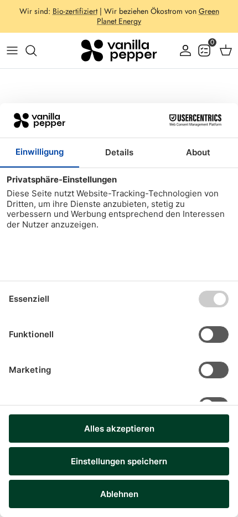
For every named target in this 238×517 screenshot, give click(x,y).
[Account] (182, 50)
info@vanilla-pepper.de (119, 25)
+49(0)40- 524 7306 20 (163, 15)
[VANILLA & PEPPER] (119, 50)
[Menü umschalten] (12, 50)
